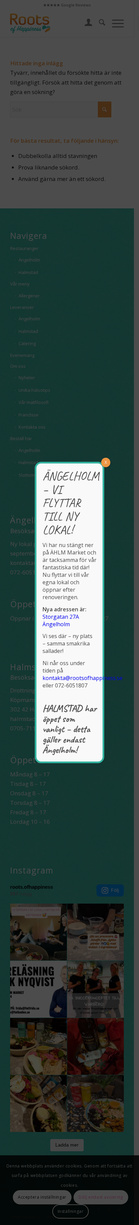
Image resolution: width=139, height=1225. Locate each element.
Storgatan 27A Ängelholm (61, 620)
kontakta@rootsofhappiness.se (82, 678)
